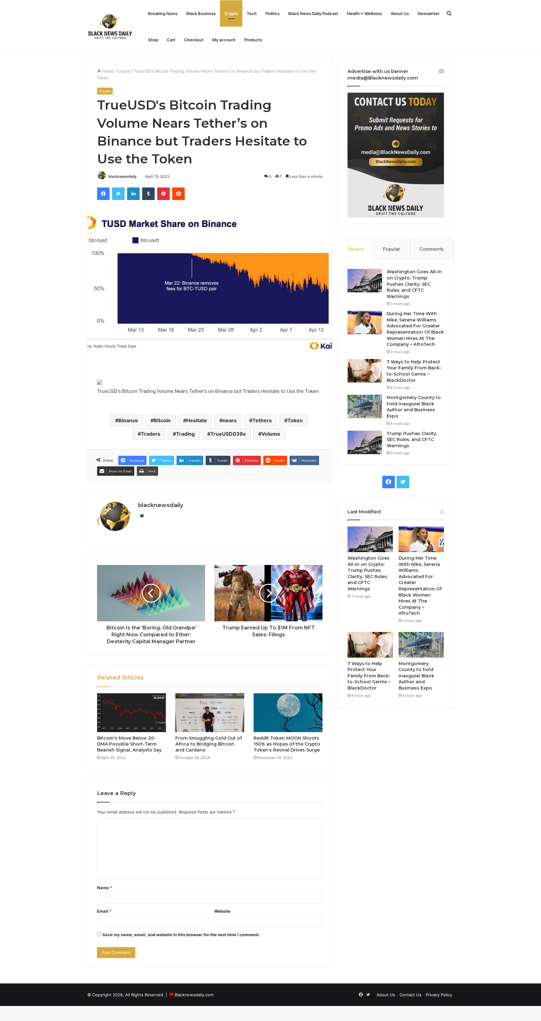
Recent (355, 249)
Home (107, 71)
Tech (252, 13)
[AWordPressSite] (110, 26)
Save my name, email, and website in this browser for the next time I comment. (181, 934)
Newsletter (429, 13)
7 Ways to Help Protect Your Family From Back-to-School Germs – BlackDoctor (414, 371)
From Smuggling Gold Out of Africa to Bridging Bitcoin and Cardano (208, 744)
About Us (400, 13)
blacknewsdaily (122, 176)
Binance (128, 420)
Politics (272, 13)
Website (222, 911)
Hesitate (196, 420)
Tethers (262, 420)
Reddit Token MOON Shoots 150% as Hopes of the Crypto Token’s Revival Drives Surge (287, 744)
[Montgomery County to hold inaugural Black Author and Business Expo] (365, 406)
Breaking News (163, 13)
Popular (391, 249)
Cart (171, 39)
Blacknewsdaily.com (194, 994)
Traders (150, 434)
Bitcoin (162, 420)
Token (295, 420)
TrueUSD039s (228, 434)
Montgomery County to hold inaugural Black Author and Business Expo (414, 407)
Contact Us (410, 994)
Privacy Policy (439, 994)
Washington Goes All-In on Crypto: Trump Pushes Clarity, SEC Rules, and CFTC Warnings (414, 284)
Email (104, 911)
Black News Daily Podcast (313, 13)
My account (223, 39)
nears (230, 420)
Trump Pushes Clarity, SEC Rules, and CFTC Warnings (412, 440)
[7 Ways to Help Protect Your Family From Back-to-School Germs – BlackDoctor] (365, 370)
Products (253, 39)
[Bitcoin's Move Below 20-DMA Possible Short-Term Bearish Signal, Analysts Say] (131, 712)
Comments (432, 249)
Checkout (194, 39)
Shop (153, 39)
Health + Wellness (364, 13)
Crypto (231, 13)
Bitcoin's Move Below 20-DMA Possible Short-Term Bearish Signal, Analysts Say (129, 744)
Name (104, 887)
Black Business (201, 13)
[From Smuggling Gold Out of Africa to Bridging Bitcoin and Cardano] (209, 712)
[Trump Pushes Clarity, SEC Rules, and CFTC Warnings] (365, 442)
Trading (185, 434)
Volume (270, 434)
